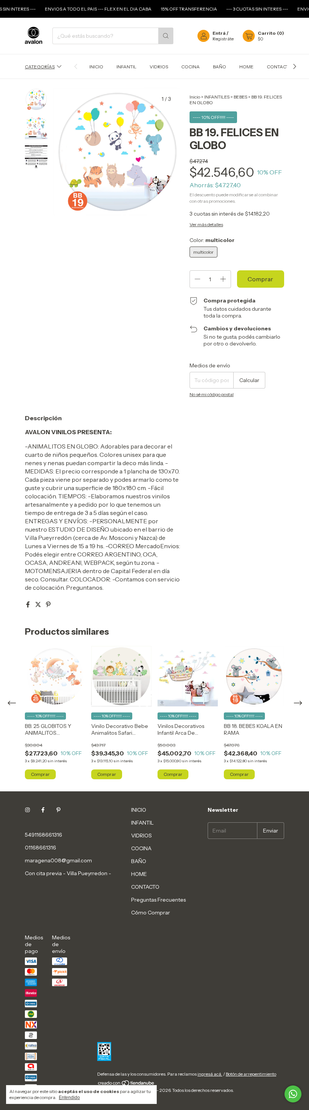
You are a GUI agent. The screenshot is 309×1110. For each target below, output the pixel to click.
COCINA (190, 66)
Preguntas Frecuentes (158, 899)
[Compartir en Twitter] (38, 604)
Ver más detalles (206, 224)
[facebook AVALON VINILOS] (43, 809)
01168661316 (40, 847)
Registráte (223, 39)
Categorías (40, 66)
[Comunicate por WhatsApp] (293, 1093)
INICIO (96, 66)
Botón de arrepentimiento (251, 1074)
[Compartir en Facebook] (28, 604)
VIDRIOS (159, 66)
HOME (246, 66)
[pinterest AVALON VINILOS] (58, 809)
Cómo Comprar (150, 912)
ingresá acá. (209, 1074)
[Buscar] (165, 36)
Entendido (69, 1097)
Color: (212, 240)
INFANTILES (216, 97)
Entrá (219, 33)
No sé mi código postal (212, 394)
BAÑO (219, 66)
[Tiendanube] (126, 1084)
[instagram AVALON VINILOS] (27, 809)
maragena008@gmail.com (58, 860)
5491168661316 (43, 834)
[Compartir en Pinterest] (48, 604)
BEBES (240, 97)
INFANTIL (126, 66)
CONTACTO (279, 66)
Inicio (195, 97)
